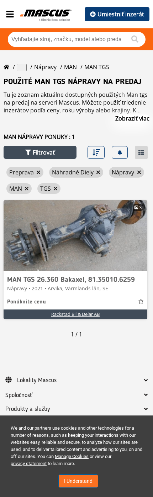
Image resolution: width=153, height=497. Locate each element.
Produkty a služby (27, 409)
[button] (40, 152)
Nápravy (45, 67)
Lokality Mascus (37, 380)
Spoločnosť (19, 395)
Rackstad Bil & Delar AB (75, 314)
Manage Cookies (72, 456)
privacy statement (29, 463)
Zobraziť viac (132, 118)
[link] (75, 235)
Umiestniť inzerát (120, 14)
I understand (78, 481)
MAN (70, 67)
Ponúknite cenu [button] (26, 302)
